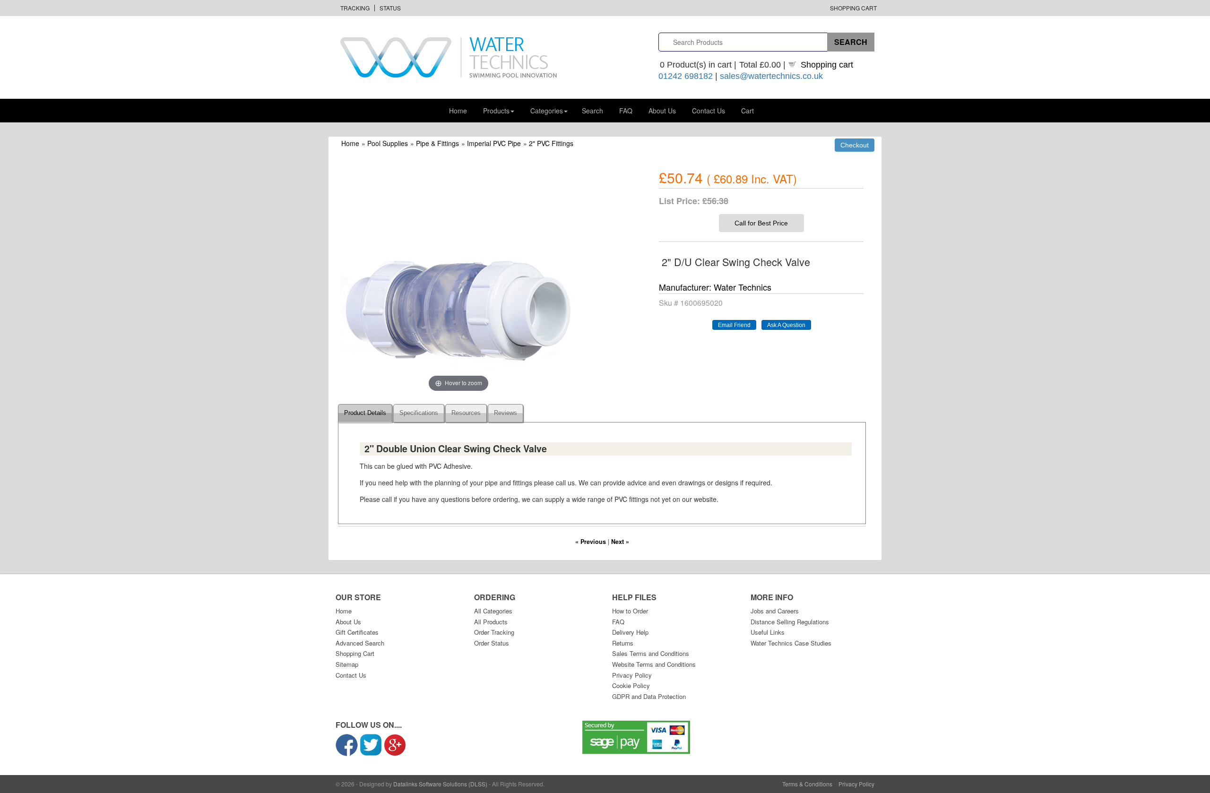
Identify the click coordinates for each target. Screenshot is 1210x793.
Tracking (355, 8)
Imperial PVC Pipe (494, 143)
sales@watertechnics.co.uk (771, 76)
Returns (622, 642)
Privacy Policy (632, 675)
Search (592, 110)
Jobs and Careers (775, 610)
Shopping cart (827, 64)
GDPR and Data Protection (649, 696)
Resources (466, 413)
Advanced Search (360, 642)
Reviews (505, 413)
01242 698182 (685, 76)
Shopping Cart (853, 8)
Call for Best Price (761, 223)
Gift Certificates (357, 632)
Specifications (418, 413)
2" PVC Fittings (551, 143)
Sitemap (347, 664)
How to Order (630, 610)
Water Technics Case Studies (791, 642)
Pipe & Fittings (437, 143)
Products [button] (496, 110)
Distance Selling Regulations (790, 621)
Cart (747, 110)
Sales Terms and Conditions (650, 653)
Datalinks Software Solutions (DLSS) (440, 784)
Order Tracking (494, 632)
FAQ (625, 110)
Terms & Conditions (807, 784)
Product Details (365, 413)
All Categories (493, 610)
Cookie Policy (631, 685)
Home (458, 110)
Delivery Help (630, 632)
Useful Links (768, 632)
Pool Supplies (387, 143)
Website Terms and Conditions (654, 664)
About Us (662, 110)
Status (390, 8)
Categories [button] (546, 110)
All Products (491, 621)
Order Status (491, 642)
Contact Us (708, 110)
